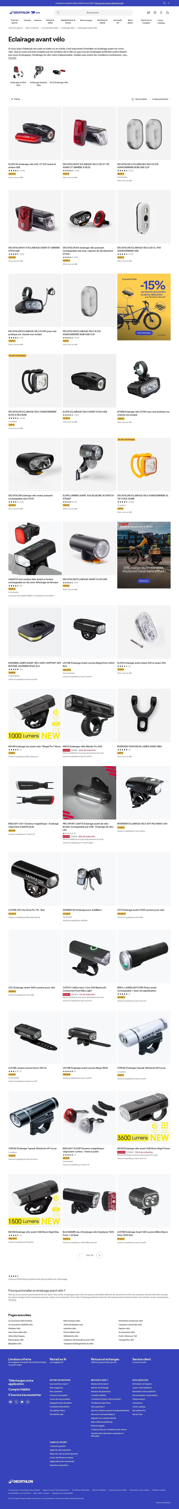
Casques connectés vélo (130, 1324)
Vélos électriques (16, 1336)
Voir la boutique (144, 333)
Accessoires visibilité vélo (20, 1324)
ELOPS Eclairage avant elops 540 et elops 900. (141, 663)
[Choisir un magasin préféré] (148, 12)
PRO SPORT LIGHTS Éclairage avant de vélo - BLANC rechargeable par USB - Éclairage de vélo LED (88, 826)
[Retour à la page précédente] (79, 1255)
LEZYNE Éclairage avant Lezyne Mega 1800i (85, 1068)
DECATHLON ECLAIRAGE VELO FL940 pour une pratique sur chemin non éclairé (32, 333)
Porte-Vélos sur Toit (128, 1336)
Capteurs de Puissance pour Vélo (79, 1340)
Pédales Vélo (14, 1328)
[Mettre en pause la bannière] (164, 3)
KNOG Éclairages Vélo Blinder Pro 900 (82, 746)
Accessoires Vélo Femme (20, 1321)
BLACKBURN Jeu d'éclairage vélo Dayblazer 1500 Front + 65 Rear (88, 1233)
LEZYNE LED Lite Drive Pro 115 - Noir (26, 910)
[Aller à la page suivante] (99, 1255)
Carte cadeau (161, 21)
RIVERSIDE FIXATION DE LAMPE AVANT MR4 (139, 746)
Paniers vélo (124, 1328)
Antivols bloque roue (73, 1324)
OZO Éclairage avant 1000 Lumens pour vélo (31, 987)
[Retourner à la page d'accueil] (24, 12)
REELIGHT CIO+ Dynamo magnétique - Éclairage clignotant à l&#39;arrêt (33, 825)
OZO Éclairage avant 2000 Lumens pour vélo (140, 910)
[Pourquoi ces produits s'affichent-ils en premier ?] (132, 99)
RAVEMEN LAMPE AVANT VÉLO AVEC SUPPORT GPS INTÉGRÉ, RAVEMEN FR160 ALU (34, 664)
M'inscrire (144, 581)
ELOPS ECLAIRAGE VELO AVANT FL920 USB (85, 411)
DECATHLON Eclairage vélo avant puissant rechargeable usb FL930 (30, 497)
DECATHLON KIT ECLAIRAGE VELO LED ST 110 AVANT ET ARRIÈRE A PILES (86, 166)
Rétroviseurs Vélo (72, 1321)
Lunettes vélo (70, 1328)
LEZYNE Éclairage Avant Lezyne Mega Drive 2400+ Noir (89, 664)
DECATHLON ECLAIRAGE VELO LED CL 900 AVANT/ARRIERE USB (139, 249)
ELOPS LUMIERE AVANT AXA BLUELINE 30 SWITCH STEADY (88, 497)
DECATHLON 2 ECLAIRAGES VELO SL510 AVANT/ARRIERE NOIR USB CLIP (138, 166)
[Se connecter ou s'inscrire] (161, 12)
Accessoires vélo (127, 1332)
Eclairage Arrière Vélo (18, 83)
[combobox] (161, 99)
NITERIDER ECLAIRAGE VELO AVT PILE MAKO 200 (142, 823)
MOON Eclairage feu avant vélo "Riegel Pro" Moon (34, 746)
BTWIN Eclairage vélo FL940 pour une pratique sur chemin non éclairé (143, 413)
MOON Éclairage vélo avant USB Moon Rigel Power (143, 1148)
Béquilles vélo (14, 1343)
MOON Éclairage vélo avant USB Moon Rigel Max (33, 1232)
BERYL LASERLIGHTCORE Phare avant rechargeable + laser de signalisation (136, 989)
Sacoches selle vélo (17, 1332)
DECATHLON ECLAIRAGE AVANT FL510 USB (85, 579)
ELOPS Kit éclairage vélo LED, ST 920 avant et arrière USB (32, 166)
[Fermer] (168, 3)
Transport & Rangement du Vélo (78, 1343)
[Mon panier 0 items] (167, 12)
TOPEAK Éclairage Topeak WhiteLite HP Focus (141, 1068)
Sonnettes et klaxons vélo (131, 1321)
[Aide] (155, 12)
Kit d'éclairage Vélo (59, 82)
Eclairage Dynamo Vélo (38, 83)
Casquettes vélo (126, 1340)
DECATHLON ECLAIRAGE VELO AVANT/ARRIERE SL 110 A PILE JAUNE (143, 497)
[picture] (35, 133)
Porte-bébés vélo (72, 1332)
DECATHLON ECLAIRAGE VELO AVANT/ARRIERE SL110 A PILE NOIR (32, 413)
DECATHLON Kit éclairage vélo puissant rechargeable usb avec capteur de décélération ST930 (88, 250)
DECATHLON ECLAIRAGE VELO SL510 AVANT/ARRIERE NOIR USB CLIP (82, 333)
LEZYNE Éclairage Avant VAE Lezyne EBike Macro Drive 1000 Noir (142, 1233)
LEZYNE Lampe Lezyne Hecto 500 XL (27, 1068)
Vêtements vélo (71, 1336)
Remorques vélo (16, 1340)
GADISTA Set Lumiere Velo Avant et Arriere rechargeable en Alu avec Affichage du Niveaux (33, 581)
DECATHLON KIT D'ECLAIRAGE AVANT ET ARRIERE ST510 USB (34, 249)
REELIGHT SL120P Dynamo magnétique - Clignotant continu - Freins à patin (84, 1150)
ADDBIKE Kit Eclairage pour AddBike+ (82, 910)
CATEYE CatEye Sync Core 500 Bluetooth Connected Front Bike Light (84, 989)
